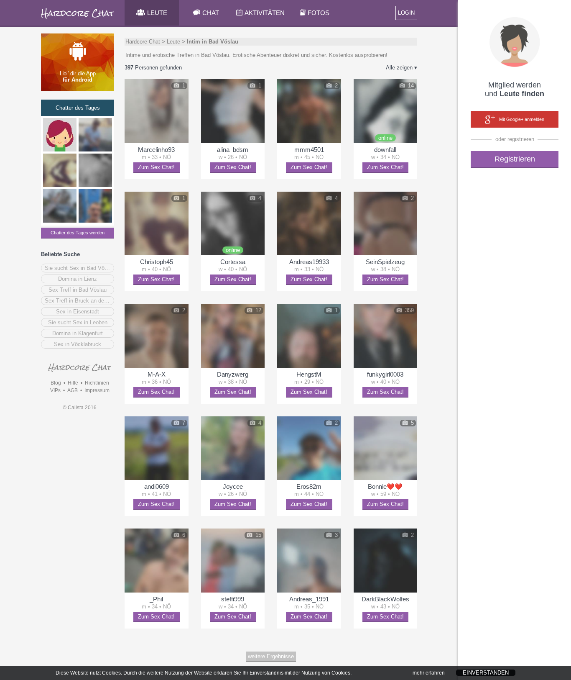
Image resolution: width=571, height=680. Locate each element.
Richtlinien (97, 383)
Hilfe (73, 383)
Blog (56, 383)
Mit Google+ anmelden (521, 119)
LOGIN (406, 13)
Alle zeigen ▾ (401, 67)
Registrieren (515, 159)
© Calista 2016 (80, 408)
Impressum (97, 390)
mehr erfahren (429, 673)
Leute (173, 41)
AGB (72, 390)
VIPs (55, 390)
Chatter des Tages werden (78, 232)
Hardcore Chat (142, 41)
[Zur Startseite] (78, 18)
